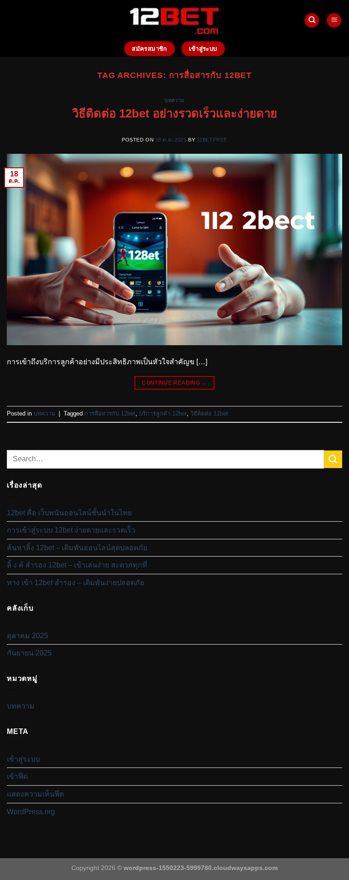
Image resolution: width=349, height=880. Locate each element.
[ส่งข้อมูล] (333, 459)
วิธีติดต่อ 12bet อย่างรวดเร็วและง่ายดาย (174, 113)
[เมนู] (334, 20)
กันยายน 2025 (29, 653)
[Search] (311, 20)
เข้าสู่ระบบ (23, 759)
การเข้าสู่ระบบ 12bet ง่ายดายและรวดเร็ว (71, 530)
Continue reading (174, 383)
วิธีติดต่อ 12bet (209, 413)
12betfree (212, 139)
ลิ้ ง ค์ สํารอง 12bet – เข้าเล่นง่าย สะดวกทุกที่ (77, 565)
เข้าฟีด (17, 776)
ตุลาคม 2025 (27, 636)
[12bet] (174, 20)
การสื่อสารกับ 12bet (110, 413)
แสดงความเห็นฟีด (35, 794)
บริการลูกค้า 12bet (163, 413)
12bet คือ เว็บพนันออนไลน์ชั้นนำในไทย (69, 513)
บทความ (174, 100)
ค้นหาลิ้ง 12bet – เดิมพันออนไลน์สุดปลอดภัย (77, 548)
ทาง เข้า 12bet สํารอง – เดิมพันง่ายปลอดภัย (75, 583)
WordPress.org (31, 812)
